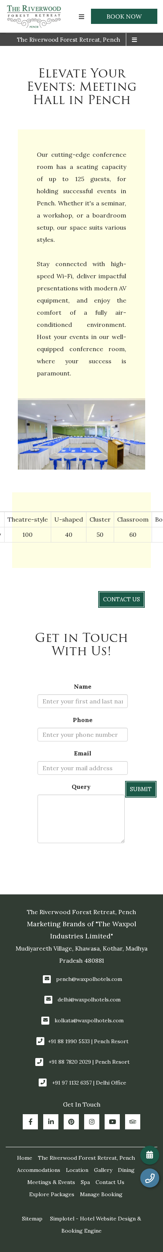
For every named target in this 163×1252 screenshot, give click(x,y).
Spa (85, 1182)
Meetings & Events (51, 1182)
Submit (141, 789)
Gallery (103, 1170)
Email (82, 753)
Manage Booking (101, 1194)
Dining (126, 1170)
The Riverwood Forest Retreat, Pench (68, 39)
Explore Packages (51, 1194)
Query (81, 786)
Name (82, 686)
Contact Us (110, 1182)
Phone (82, 720)
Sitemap (32, 1218)
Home (24, 1157)
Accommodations (38, 1170)
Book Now (124, 16)
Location (77, 1170)
